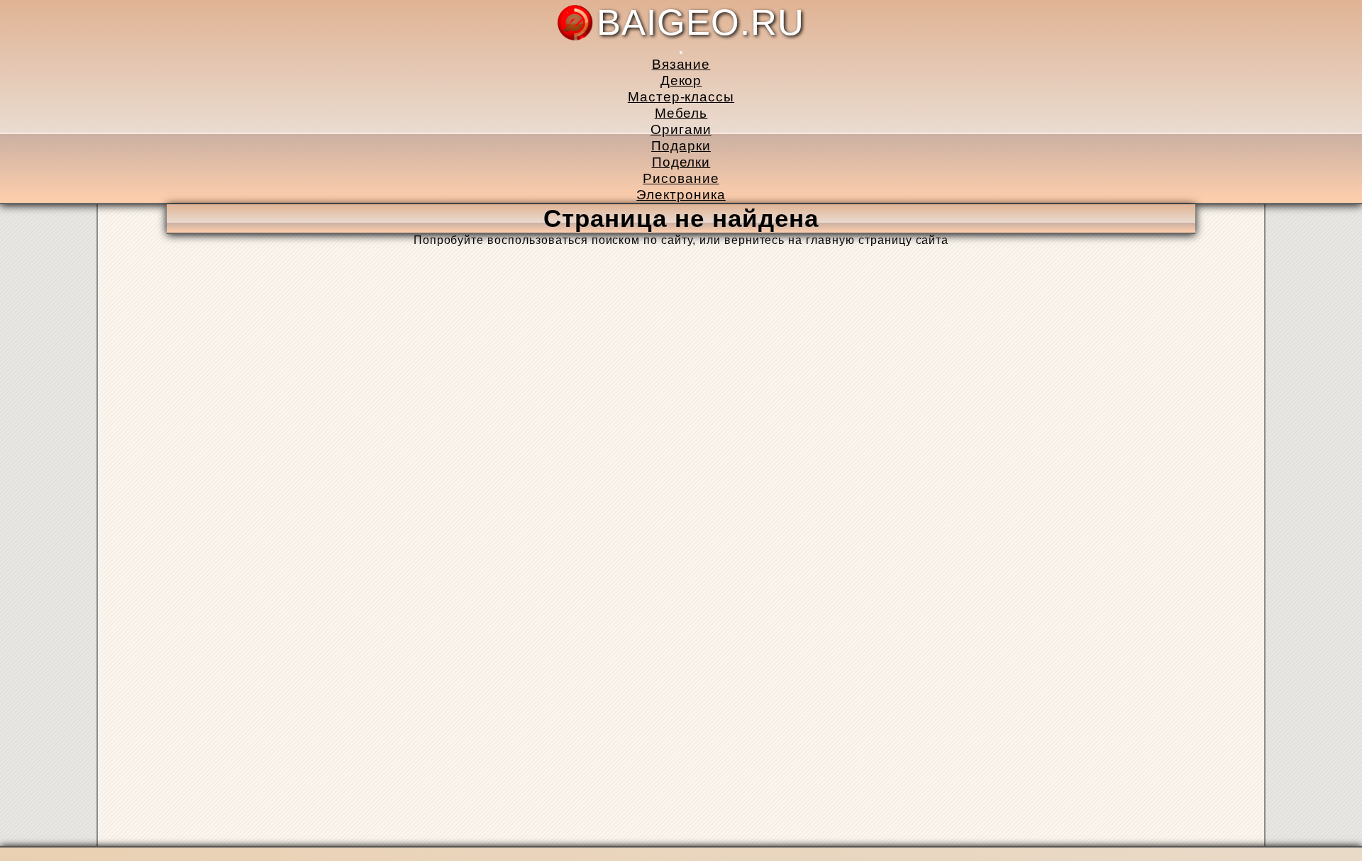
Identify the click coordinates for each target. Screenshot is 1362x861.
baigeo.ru (700, 23)
